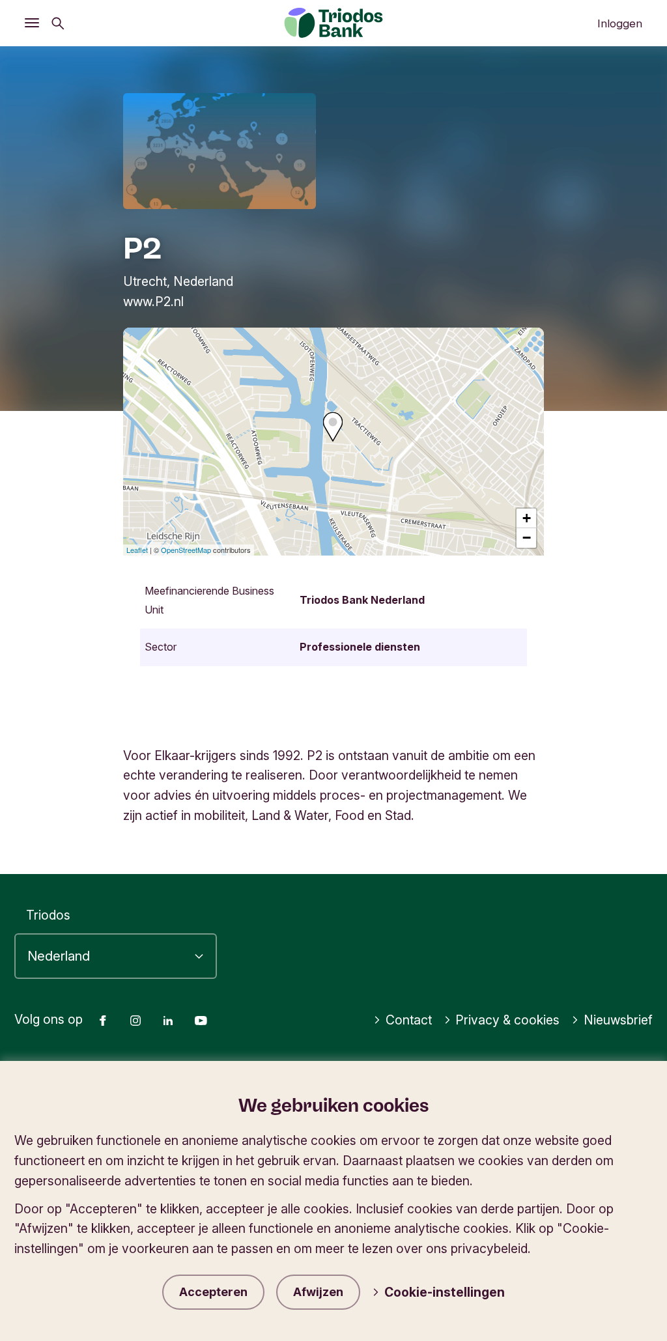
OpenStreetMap (186, 549)
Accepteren (213, 1292)
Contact (409, 1020)
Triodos (48, 915)
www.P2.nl (153, 301)
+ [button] (526, 518)
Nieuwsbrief (618, 1020)
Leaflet (137, 549)
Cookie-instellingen (444, 1292)
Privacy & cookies (507, 1020)
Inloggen (619, 23)
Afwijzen (318, 1292)
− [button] (526, 537)
